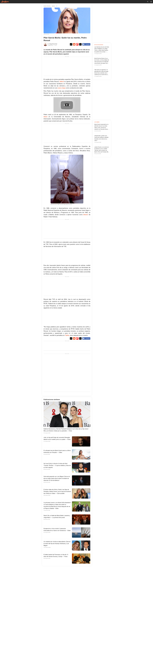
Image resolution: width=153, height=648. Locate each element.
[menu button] (151, 2)
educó (45, 116)
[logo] (5, 2)
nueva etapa (61, 88)
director (85, 214)
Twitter (67, 335)
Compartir (88, 44)
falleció (62, 81)
